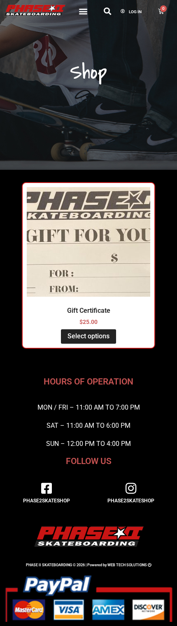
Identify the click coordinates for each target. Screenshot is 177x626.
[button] (83, 11)
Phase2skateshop (46, 501)
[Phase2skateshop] (46, 488)
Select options (88, 336)
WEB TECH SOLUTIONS (127, 565)
